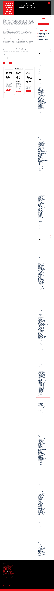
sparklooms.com (40, 373)
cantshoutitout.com (41, 92)
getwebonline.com (41, 147)
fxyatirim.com (40, 435)
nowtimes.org (40, 212)
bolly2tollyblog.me (40, 221)
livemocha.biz (40, 214)
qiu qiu (39, 67)
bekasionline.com (40, 89)
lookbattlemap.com (41, 274)
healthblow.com (40, 135)
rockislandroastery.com (41, 547)
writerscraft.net (40, 138)
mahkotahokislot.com (41, 320)
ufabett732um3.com (41, 495)
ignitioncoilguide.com (41, 551)
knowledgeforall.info (41, 141)
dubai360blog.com (41, 317)
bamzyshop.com (40, 517)
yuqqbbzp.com (40, 456)
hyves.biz (39, 216)
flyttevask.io (40, 223)
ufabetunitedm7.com (41, 387)
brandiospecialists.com (41, 120)
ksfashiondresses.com (41, 331)
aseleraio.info (40, 340)
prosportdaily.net (40, 505)
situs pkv (9, 561)
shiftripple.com (40, 368)
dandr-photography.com (42, 172)
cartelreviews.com (40, 444)
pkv (38, 66)
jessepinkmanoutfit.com (41, 269)
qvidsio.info (39, 204)
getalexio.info (40, 344)
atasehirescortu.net (41, 309)
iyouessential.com (40, 432)
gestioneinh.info (40, 504)
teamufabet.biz (40, 97)
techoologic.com (40, 520)
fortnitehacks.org (40, 208)
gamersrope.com (40, 262)
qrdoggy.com (40, 326)
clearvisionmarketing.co (41, 499)
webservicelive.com (41, 555)
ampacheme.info (40, 192)
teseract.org (40, 507)
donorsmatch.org (40, 211)
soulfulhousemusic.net (41, 372)
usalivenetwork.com (41, 258)
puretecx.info (40, 188)
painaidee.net (40, 294)
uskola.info (39, 496)
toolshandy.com (40, 162)
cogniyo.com (40, 350)
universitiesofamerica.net (42, 102)
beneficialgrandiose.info (41, 199)
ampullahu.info (40, 193)
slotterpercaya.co (40, 369)
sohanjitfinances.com (41, 371)
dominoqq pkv (10, 586)
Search (43, 18)
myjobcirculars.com (41, 108)
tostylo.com (39, 277)
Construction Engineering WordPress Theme (24, 589)
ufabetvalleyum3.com (41, 391)
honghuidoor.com (40, 117)
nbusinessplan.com (41, 90)
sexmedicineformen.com (42, 367)
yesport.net (39, 276)
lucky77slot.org (40, 318)
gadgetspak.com (40, 460)
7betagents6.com (40, 457)
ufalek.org (39, 322)
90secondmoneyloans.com (42, 449)
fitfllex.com (39, 152)
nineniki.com (40, 119)
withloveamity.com (41, 433)
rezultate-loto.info (41, 468)
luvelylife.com (40, 156)
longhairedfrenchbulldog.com (42, 288)
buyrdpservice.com (41, 275)
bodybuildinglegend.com (42, 170)
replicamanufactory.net (41, 467)
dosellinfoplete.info (41, 201)
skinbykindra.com (40, 543)
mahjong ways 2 (11, 571)
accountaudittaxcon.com (42, 345)
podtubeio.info (40, 202)
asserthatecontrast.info (41, 195)
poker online (9, 584)
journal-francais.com (41, 174)
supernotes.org (40, 335)
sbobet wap (11, 583)
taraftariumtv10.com (41, 168)
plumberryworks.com (41, 363)
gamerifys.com (40, 83)
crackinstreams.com (41, 459)
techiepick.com (40, 516)
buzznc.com (40, 541)
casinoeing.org (40, 213)
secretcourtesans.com (41, 406)
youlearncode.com (41, 434)
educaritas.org (40, 419)
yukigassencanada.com (41, 454)
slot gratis (39, 69)
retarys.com (40, 271)
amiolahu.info (40, 191)
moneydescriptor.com (41, 292)
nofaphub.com (40, 415)
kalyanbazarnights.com (41, 115)
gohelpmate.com (40, 136)
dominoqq (39, 65)
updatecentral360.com (41, 337)
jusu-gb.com (40, 243)
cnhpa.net (39, 333)
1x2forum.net (40, 404)
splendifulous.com (41, 469)
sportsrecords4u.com (41, 470)
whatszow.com (40, 439)
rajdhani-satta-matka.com (42, 137)
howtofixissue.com (41, 96)
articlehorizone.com (41, 455)
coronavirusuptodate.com (42, 458)
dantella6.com (40, 112)
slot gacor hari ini (11, 566)
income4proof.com (41, 418)
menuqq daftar (6, 575)
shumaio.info (40, 205)
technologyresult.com (41, 437)
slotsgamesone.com (41, 113)
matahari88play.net (41, 291)
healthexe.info (40, 187)
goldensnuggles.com (41, 273)
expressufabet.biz (40, 93)
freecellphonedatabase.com (42, 261)
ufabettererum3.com (41, 381)
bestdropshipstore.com (41, 443)
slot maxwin (5, 566)
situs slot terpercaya (7, 568)
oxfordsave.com (40, 281)
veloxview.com (40, 392)
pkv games (39, 71)
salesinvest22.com (40, 506)
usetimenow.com (40, 134)
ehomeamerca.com (41, 440)
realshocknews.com (41, 328)
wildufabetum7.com (41, 395)
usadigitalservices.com (41, 143)
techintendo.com (40, 441)
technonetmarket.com (41, 493)
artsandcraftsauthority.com (42, 554)
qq (9, 581)
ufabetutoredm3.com (41, 389)
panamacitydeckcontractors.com (43, 160)
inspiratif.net (40, 84)
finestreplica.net (40, 487)
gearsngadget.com (41, 461)
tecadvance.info (40, 189)
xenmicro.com (40, 450)
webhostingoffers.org (41, 438)
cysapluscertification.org (42, 207)
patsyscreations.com (41, 417)
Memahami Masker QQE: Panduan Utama (42, 37)
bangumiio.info (40, 197)
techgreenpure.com (41, 442)
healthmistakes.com (41, 330)
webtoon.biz (40, 296)
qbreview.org (40, 104)
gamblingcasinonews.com (42, 101)
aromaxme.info (40, 194)
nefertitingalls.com (41, 416)
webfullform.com (40, 98)
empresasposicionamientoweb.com (43, 539)
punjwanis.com (40, 241)
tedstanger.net (40, 494)
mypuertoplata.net (41, 94)
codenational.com (40, 545)
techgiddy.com (40, 257)
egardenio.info (40, 342)
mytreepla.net (40, 465)
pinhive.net (39, 218)
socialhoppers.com (41, 144)
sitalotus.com (40, 334)
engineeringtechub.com (41, 310)
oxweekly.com (40, 159)
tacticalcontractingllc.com (42, 374)
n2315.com (39, 146)
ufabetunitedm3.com (41, 386)
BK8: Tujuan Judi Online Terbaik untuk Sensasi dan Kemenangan (9, 77)
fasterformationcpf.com (41, 272)
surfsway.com (40, 445)
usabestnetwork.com (41, 268)
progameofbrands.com (41, 103)
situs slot (11, 565)
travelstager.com (40, 163)
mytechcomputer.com (41, 552)
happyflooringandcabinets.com (43, 324)
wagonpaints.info (40, 497)
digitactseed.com (40, 447)
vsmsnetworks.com (41, 85)
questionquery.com (41, 169)
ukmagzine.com (40, 266)
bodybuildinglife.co (41, 325)
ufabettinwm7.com (41, 384)
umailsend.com (40, 270)
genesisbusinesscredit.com (42, 153)
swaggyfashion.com (41, 167)
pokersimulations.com (41, 466)
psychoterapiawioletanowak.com (43, 364)
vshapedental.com (41, 524)
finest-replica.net (40, 503)
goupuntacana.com (41, 411)
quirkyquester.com (41, 366)
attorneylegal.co (40, 312)
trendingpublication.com (42, 380)
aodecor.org (40, 210)
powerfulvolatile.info (41, 203)
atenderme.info (40, 196)
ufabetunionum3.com (41, 473)
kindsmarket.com (40, 155)
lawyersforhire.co (40, 289)
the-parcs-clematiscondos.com (43, 242)
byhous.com (40, 224)
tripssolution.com (40, 452)
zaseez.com (39, 413)
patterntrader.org (40, 332)
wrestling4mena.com (41, 140)
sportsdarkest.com (41, 295)
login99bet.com (40, 405)
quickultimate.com (41, 365)
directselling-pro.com (41, 548)
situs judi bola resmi (8, 583)
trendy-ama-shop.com (41, 508)
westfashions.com (40, 161)
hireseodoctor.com (41, 462)
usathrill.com (40, 523)
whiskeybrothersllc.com (41, 394)
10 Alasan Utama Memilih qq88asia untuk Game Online (42, 43)
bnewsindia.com (40, 515)
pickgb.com (39, 329)
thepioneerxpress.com (41, 95)
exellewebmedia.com (41, 263)
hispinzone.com (40, 114)
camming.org (40, 409)
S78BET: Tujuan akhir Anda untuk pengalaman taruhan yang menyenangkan (29, 77)
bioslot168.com (40, 553)
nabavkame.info (40, 227)
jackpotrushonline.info (41, 259)
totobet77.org (40, 379)
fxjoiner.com (40, 542)
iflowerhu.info (40, 229)
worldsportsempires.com (42, 336)
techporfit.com (40, 88)
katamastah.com (40, 338)
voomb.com (39, 313)
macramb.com (40, 157)
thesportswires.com (41, 297)
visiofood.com (40, 510)
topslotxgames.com (41, 110)
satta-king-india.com (41, 453)
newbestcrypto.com (41, 280)
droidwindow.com (40, 511)
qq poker (5, 584)
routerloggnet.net (40, 111)
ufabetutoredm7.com (41, 390)
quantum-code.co (40, 500)
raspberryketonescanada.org (42, 521)
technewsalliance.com (41, 492)
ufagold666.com (40, 513)
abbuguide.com (40, 436)
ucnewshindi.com (40, 260)
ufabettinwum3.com (41, 385)
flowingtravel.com (40, 118)
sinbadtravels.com (41, 265)
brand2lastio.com (40, 142)
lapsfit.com (39, 463)
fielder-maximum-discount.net (42, 151)
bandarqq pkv (5, 585)
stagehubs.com (40, 403)
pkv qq (12, 577)
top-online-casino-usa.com (42, 116)
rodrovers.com (40, 451)
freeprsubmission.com (41, 512)
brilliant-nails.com (40, 171)
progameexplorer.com (41, 546)
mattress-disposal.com (41, 323)
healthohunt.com (40, 489)
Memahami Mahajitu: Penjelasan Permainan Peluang (43, 34)
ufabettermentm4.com (41, 382)
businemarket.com (41, 290)
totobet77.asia (40, 378)
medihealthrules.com (41, 522)
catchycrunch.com (41, 414)
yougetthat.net (40, 278)
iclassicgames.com (41, 282)
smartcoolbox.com (41, 370)
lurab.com (39, 550)
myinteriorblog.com (41, 514)
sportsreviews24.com (41, 316)
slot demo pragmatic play (7, 570)
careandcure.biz (40, 349)
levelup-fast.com (40, 464)
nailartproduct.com (41, 446)
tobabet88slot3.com (41, 376)
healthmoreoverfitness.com (42, 109)
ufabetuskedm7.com (41, 388)
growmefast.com (40, 319)
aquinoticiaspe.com (41, 287)
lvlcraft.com (39, 448)
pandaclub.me (40, 222)
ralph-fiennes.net (40, 150)
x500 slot (7, 565)
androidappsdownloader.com (42, 133)
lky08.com (39, 149)
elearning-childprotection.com (42, 139)
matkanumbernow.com (41, 107)
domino (39, 72)
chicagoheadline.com (41, 408)
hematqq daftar (9, 576)
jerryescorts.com (40, 311)
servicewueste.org (40, 105)
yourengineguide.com (41, 526)
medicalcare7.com (40, 121)
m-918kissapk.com (41, 226)
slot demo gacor (40, 70)
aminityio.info (40, 190)
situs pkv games (9, 578)
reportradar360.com (41, 166)
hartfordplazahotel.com (41, 225)
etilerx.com (39, 486)
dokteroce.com (40, 173)
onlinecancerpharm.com (42, 321)
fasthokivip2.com (40, 284)
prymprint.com (40, 346)
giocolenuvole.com (41, 431)
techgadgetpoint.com (41, 314)
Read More (8, 89)
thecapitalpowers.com (41, 375)
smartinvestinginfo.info (41, 491)
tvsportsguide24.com (41, 315)
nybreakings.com (40, 527)
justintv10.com (40, 175)
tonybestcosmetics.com (41, 540)
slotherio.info (40, 206)
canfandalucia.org (40, 525)
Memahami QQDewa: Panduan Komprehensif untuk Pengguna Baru (43, 40)
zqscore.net (40, 339)
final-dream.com (40, 502)
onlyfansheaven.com (41, 148)
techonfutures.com (41, 519)
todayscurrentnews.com (41, 377)
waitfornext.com (40, 498)
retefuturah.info (40, 490)
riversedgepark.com (41, 412)
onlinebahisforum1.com (41, 407)
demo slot (39, 68)
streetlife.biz (40, 215)
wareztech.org (40, 267)
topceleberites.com (41, 471)
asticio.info (39, 341)
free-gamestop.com (41, 264)
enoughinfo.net (40, 217)
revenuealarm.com (41, 549)
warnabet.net (40, 219)
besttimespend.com (41, 348)
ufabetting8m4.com (41, 472)
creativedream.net (41, 145)
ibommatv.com (40, 87)
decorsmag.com (40, 100)
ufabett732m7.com (41, 509)
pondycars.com (40, 518)
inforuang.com (40, 154)
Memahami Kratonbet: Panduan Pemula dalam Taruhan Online (43, 46)
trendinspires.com (41, 164)
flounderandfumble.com (41, 488)
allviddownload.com (41, 99)
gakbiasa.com (40, 228)
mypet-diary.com (40, 158)
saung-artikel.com (41, 283)
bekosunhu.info (40, 198)
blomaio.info (40, 200)
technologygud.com (41, 327)
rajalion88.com (40, 410)
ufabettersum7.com (41, 383)
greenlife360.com (40, 91)
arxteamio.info (40, 343)
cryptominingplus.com (41, 286)
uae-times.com (40, 82)
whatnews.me (40, 501)
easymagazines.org (41, 351)
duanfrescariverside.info (42, 485)
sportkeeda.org (40, 347)
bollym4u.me (40, 220)
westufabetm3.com (41, 393)
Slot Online (8, 60)
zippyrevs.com (40, 106)
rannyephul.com (40, 165)
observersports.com (41, 285)
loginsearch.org (40, 209)
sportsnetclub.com (41, 279)
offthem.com (40, 86)
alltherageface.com (41, 544)
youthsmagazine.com (41, 293)
